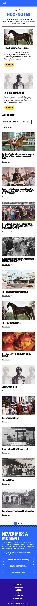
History (27, 122)
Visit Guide (18, 587)
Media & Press (18, 599)
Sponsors (18, 593)
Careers (18, 590)
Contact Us (18, 584)
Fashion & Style (10, 122)
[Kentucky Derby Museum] (4, 3)
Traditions (9, 127)
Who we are (18, 596)
